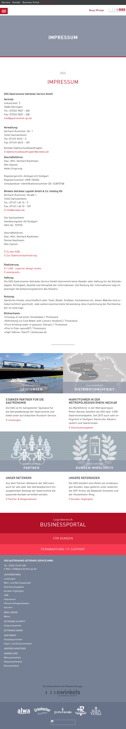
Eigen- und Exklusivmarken (18, 644)
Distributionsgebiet (82, 428)
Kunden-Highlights (82, 499)
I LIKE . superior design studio (23, 268)
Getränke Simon (13, 630)
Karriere (6, 2)
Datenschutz (47, 2)
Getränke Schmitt (14, 621)
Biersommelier (11, 666)
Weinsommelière (12, 658)
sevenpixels (13, 272)
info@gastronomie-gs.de (18, 118)
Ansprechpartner (12, 626)
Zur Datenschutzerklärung (21, 255)
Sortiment (10, 635)
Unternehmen (12, 575)
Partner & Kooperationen (22, 499)
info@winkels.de (15, 210)
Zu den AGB (13, 252)
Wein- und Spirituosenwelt (17, 583)
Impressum (10, 599)
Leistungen (14, 420)
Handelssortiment (13, 639)
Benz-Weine (11, 612)
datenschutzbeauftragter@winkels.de (27, 152)
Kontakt (16, 2)
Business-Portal (30, 2)
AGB (6, 595)
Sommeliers (11, 653)
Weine (7, 616)
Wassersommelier (13, 662)
